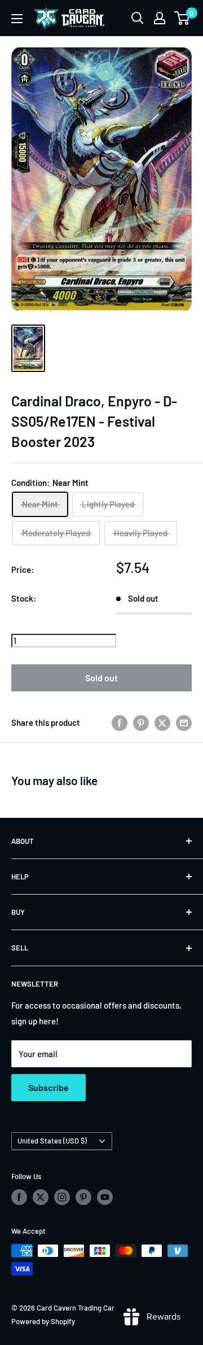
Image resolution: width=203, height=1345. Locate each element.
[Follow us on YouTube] (105, 1197)
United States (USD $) (52, 1140)
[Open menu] (17, 18)
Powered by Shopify (43, 1321)
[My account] (159, 18)
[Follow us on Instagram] (62, 1197)
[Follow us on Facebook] (19, 1197)
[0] (182, 18)
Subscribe (48, 1087)
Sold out (101, 677)
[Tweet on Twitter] (162, 722)
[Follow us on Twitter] (40, 1197)
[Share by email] (184, 722)
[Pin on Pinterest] (141, 722)
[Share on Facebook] (119, 722)
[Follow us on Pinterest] (83, 1197)
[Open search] (137, 18)
